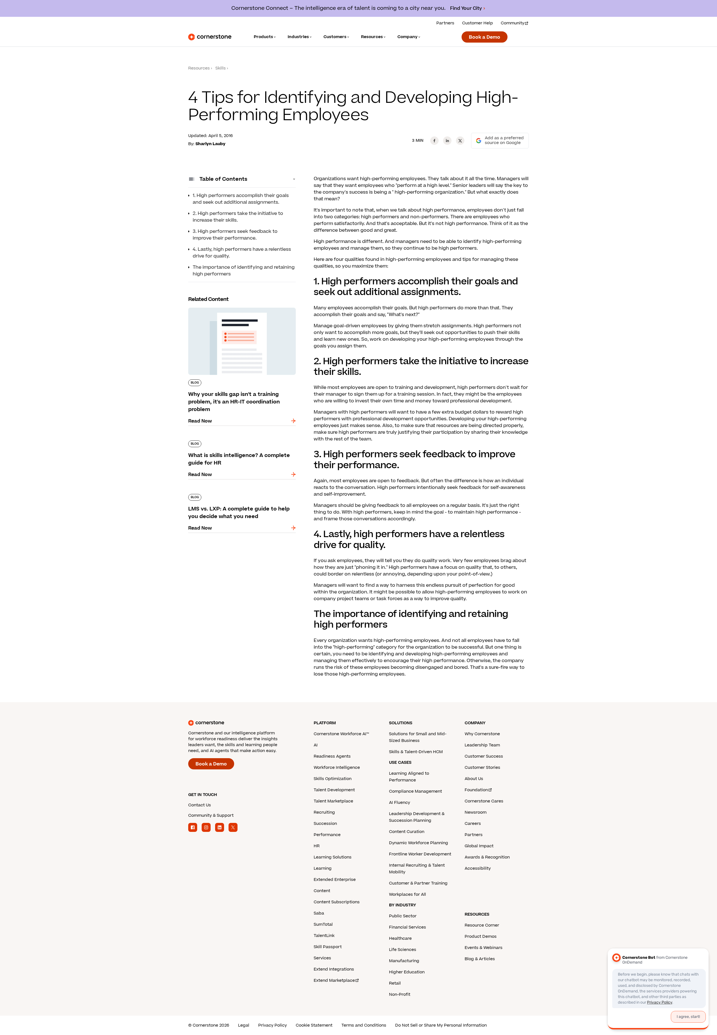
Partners (445, 23)
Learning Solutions (332, 857)
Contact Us (199, 805)
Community (512, 23)
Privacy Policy (272, 1025)
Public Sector (402, 916)
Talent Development (334, 790)
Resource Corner (482, 925)
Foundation (476, 790)
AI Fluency (399, 803)
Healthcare (400, 938)
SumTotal (323, 924)
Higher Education (407, 972)
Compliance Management (415, 791)
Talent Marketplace (333, 801)
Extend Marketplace (334, 980)
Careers (473, 824)
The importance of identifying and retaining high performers (244, 270)
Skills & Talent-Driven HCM (416, 752)
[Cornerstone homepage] (242, 723)
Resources (199, 68)
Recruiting (324, 812)
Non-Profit (399, 994)
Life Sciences (402, 950)
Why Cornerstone (482, 734)
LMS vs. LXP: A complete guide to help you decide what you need (237, 496)
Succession (325, 824)
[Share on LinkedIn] (447, 140)
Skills (220, 68)
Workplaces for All (407, 894)
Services (322, 958)
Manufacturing (404, 961)
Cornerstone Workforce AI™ (341, 734)
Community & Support (211, 815)
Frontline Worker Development (420, 854)
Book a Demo (484, 37)
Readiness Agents (332, 756)
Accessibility (478, 868)
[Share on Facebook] (434, 140)
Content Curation (406, 832)
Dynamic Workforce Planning (418, 843)
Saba (319, 913)
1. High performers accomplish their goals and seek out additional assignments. (241, 199)
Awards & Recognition (487, 857)
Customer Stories (482, 768)
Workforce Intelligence (337, 768)
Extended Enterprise (335, 880)
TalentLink (324, 936)
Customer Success (484, 756)
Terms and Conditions (363, 1025)
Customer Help (477, 23)
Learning (323, 868)
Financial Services (407, 927)
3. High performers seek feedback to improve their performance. (235, 235)
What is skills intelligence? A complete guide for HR (239, 442)
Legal (243, 1025)
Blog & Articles (480, 959)
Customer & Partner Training (418, 883)
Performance (327, 835)
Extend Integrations (334, 969)
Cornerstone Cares (484, 801)
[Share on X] (460, 140)
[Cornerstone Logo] (209, 37)
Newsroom (475, 812)
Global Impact (479, 846)
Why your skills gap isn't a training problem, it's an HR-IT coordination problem (238, 310)
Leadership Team (482, 745)
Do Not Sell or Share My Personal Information (441, 1025)
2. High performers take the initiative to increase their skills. (238, 217)
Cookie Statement (314, 1025)
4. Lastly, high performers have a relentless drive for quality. (242, 252)
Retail (395, 983)
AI (316, 745)
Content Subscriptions (337, 902)
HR (317, 846)
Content (322, 891)
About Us (474, 779)
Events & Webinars (483, 948)
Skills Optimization (332, 779)
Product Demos (481, 936)
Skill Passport (328, 947)
